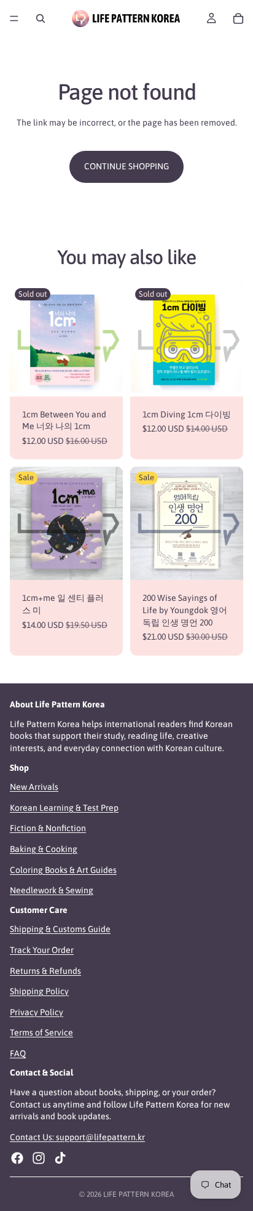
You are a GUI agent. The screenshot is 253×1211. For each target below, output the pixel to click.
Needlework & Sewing (51, 890)
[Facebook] (17, 1158)
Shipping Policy (39, 991)
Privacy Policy (36, 1011)
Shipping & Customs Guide (60, 929)
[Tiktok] (60, 1158)
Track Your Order (42, 950)
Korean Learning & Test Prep (64, 808)
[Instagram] (38, 1158)
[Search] (40, 18)
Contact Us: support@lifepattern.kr (77, 1137)
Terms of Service (41, 1032)
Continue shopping (126, 166)
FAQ (18, 1053)
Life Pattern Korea (138, 1194)
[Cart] (238, 18)
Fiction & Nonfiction (48, 828)
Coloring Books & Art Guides (63, 869)
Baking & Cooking (43, 849)
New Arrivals (34, 787)
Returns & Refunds (45, 970)
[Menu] (14, 18)
